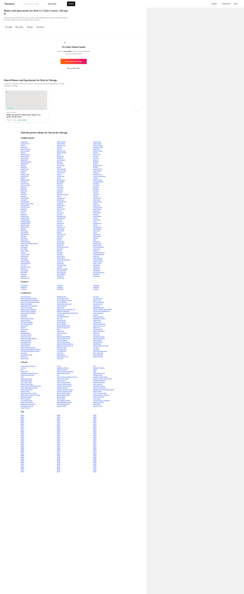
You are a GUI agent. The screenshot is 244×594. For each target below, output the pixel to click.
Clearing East (24, 176)
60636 (22, 435)
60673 (58, 451)
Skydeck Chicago (25, 320)
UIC (22, 369)
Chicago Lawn (61, 172)
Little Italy (60, 220)
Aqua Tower (96, 335)
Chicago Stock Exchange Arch (101, 311)
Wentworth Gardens (62, 269)
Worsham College (61, 406)
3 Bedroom (96, 285)
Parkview (95, 238)
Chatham (23, 172)
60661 (58, 448)
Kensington (24, 214)
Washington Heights (26, 161)
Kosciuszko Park (61, 216)
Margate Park (60, 223)
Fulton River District (62, 194)
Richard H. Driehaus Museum (65, 344)
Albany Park (24, 142)
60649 (22, 442)
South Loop (60, 261)
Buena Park (24, 167)
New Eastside (60, 229)
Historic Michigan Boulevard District (31, 349)
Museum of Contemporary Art (65, 345)
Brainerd (95, 160)
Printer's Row (24, 245)
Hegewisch (60, 207)
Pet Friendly (60, 289)
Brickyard (59, 161)
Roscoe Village (25, 250)
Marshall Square (25, 225)
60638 (94, 435)
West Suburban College (63, 404)
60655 (94, 444)
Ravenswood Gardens (62, 247)
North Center (96, 230)
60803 (94, 466)
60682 (94, 455)
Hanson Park (96, 205)
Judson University (98, 406)
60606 (94, 417)
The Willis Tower (98, 298)
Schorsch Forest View (99, 252)
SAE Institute (96, 404)
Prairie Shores (61, 243)
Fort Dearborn (61, 315)
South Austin (24, 258)
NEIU (94, 371)
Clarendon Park (97, 174)
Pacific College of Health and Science (31, 386)
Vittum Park (96, 267)
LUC (94, 366)
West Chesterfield (61, 270)
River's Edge (96, 249)
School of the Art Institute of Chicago (67, 377)
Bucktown (23, 165)
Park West (59, 238)
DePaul (95, 369)
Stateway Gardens (98, 261)
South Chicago (61, 258)
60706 (22, 466)
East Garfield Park (98, 181)
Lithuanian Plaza (25, 220)
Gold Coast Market (62, 340)
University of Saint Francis (64, 386)
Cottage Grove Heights (99, 176)
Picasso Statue (24, 329)
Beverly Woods (25, 156)
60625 (22, 430)
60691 (58, 460)
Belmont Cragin (61, 151)
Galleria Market (97, 340)
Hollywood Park (97, 207)
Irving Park (96, 149)
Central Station (97, 171)
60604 (22, 417)
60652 (94, 442)
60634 (94, 433)
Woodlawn (23, 274)
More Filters (40, 27)
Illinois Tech (24, 371)
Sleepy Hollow (61, 256)
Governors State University (64, 384)
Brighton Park (24, 163)
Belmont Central (25, 151)
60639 (22, 437)
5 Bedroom (60, 287)
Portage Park (96, 241)
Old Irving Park (61, 234)
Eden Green (60, 187)
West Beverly (96, 269)
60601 (22, 415)
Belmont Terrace (25, 154)
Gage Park (96, 194)
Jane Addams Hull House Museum (30, 300)
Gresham (95, 203)
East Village (96, 185)
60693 (94, 460)
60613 (22, 422)
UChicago (23, 368)
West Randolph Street (26, 355)
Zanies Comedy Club (62, 356)
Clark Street (60, 353)
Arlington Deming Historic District (102, 309)
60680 (22, 455)
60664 (94, 448)
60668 (58, 450)
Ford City (95, 192)
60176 (58, 471)
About (236, 3)
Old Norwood (97, 234)
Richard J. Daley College (63, 393)
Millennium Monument (63, 311)
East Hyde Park (25, 183)
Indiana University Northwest (101, 395)
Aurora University (25, 408)
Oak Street (96, 347)
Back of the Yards (25, 149)
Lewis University (97, 384)
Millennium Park (25, 278)
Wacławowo (24, 269)
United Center (97, 320)
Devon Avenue (24, 358)
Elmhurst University (62, 388)
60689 (94, 459)
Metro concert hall (98, 353)
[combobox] (33, 4)
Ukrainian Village (61, 265)
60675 (22, 453)
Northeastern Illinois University (29, 373)
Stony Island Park (25, 263)
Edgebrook (24, 189)
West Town (24, 187)
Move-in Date (19, 27)
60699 (58, 464)
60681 (58, 455)
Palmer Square (97, 236)
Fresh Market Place (26, 342)
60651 (58, 442)
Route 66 (59, 335)
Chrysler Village (25, 174)
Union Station (24, 325)
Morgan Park (60, 156)
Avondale (59, 147)
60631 (94, 431)
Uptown (59, 167)
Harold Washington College (64, 402)
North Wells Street (98, 355)
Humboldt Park (97, 209)
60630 (58, 431)
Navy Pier (96, 296)
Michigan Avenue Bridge (63, 325)
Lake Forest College (26, 382)
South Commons (97, 258)
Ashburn (23, 145)
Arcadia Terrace (25, 143)
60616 (22, 424)
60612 (94, 421)
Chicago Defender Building (28, 313)
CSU (58, 375)
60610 (22, 421)
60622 (22, 428)
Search (71, 4)
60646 (58, 440)
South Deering (24, 259)
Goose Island (96, 200)
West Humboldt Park (98, 272)
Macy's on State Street (99, 325)
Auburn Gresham (97, 145)
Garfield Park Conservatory (64, 304)
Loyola (95, 221)
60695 (58, 462)
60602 (58, 415)
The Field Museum (62, 302)
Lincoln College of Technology (101, 400)
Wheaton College (97, 375)
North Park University (99, 373)
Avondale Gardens (98, 147)
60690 (22, 460)
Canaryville (24, 171)
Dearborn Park (61, 180)
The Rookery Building (27, 322)
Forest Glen (60, 189)
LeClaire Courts (25, 218)
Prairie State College (98, 397)
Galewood (23, 196)
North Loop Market (26, 340)
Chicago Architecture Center (100, 345)
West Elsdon (24, 272)
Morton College (61, 397)
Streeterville (60, 263)
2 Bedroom (60, 285)
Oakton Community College (64, 391)
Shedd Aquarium (25, 345)
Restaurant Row (61, 355)
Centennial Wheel (98, 329)
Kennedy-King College (27, 384)
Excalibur (95, 315)
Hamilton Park (61, 205)
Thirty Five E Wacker (27, 307)
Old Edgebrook (25, 234)
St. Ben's (23, 252)
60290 (94, 471)
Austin (58, 196)
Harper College (97, 391)
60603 (94, 415)
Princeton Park (97, 243)
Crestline (95, 178)
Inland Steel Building (26, 304)
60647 (94, 440)
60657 (58, 446)
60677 (58, 453)
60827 (94, 468)
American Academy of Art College (102, 378)
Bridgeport (96, 161)
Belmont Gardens (97, 151)
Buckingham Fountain (99, 318)
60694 (22, 462)
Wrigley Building (61, 324)
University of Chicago (63, 368)
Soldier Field (60, 331)
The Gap (95, 196)
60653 (22, 444)
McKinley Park (25, 227)
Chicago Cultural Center (27, 318)
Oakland (59, 232)
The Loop (59, 221)
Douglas (95, 163)
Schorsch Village (25, 254)
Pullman (23, 178)
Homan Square (61, 209)
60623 (58, 428)
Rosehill (59, 250)
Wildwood (23, 276)
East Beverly (24, 181)
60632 (22, 433)
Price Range (8, 27)
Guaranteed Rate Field (99, 324)
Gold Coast (24, 200)
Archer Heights (61, 143)
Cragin (59, 178)
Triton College (97, 398)
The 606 (23, 327)
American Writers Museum (28, 347)
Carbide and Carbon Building (29, 338)
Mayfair (95, 225)
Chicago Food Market (99, 338)
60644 (94, 439)
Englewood (60, 191)
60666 (22, 450)
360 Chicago (96, 306)
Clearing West (60, 176)
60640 (58, 437)
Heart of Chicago (25, 207)
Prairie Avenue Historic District (29, 243)
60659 (94, 446)
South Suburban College (63, 395)
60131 (22, 471)
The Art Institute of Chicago (64, 300)
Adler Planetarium (26, 344)
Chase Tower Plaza (26, 336)
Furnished (95, 289)
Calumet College (25, 391)
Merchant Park (97, 227)
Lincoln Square (61, 160)
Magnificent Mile (25, 223)
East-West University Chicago (65, 389)
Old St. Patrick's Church (63, 338)
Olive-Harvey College (63, 378)
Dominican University (99, 382)
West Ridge (96, 274)
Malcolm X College (98, 402)
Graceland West (25, 201)
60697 (22, 464)
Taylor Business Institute (63, 400)
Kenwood (59, 214)
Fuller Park (24, 194)
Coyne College (61, 398)
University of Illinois (98, 368)
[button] (240, 4)
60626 (58, 430)
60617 (58, 424)
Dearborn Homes (25, 180)
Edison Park (24, 191)
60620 (58, 426)
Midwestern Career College (28, 404)
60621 (94, 426)
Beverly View (96, 154)
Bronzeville (60, 163)
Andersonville (97, 142)
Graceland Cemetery (26, 335)
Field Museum (97, 344)
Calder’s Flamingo (62, 333)
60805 (58, 468)
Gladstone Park (61, 198)
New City (59, 149)
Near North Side (61, 169)
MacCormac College (26, 397)
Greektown (60, 203)
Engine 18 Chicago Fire (63, 327)
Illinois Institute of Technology (65, 371)
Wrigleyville (60, 276)
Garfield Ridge (25, 198)
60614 (58, 422)
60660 (22, 448)
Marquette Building (98, 307)
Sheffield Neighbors (98, 254)
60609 (94, 419)
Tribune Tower (97, 322)
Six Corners (24, 353)
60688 (58, 459)
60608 (58, 419)
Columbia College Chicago (100, 377)
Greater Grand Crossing (27, 203)
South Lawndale (25, 261)
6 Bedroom (96, 287)
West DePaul (96, 270)
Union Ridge (96, 265)
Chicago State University (27, 375)
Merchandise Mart (25, 333)
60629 (22, 431)
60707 (58, 466)
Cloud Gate (24, 316)
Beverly (59, 154)
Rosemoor (96, 250)
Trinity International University (29, 388)
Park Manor (24, 238)
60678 (94, 453)
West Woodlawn (61, 274)
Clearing (59, 174)
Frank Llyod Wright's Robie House (30, 302)
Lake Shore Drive (62, 349)
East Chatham (60, 181)
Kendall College (61, 380)
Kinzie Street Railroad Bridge (29, 298)
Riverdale (95, 187)
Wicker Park (96, 276)
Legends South (61, 218)
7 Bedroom (24, 289)
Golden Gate (60, 200)
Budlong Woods (97, 165)
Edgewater (96, 189)
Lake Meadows (97, 216)
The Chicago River (26, 296)
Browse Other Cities (73, 68)
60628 (94, 430)
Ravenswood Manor (98, 247)
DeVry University (25, 398)
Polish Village (60, 241)
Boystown (23, 331)
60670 (22, 451)
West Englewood (61, 272)
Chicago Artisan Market (63, 342)
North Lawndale (97, 180)
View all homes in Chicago (73, 61)
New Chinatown (97, 229)
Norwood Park (25, 158)
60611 (58, 421)
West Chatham (24, 270)
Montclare (23, 229)
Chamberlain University (27, 406)
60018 (58, 470)
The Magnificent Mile (63, 316)
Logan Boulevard (61, 351)
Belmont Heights (61, 152)
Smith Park (96, 256)
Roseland (23, 192)
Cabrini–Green (25, 169)
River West (60, 249)
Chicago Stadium (97, 342)
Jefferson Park (97, 198)
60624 (94, 428)
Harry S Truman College (100, 393)
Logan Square (60, 165)
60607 (22, 419)
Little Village (96, 220)
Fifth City (59, 192)
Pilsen (94, 240)
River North (24, 249)
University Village (25, 267)
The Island (23, 210)
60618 (94, 424)
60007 (22, 470)
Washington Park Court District (29, 306)
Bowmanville (24, 160)
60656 (22, 446)
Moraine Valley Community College (30, 395)
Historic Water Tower (99, 331)
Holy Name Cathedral (26, 324)
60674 (94, 451)
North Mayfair (24, 232)
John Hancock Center (99, 336)
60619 (22, 426)
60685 (58, 457)
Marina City (96, 333)
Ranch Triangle (97, 245)
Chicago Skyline (61, 320)
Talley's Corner (97, 263)
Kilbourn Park (24, 216)
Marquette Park (97, 223)
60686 (94, 457)
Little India (60, 358)
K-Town (23, 212)
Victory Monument (98, 313)
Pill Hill (59, 240)
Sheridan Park (24, 256)
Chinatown (96, 172)
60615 (94, 422)
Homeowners (226, 3)
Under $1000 (24, 285)
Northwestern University (63, 373)
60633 (58, 433)
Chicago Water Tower (63, 298)
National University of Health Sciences (103, 389)
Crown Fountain (61, 322)
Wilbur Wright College (27, 402)
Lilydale (95, 218)
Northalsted (60, 158)
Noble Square (24, 230)
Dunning (95, 152)
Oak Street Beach (61, 306)
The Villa (59, 267)
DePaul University (62, 369)
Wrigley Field (97, 300)
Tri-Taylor (23, 265)
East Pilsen (96, 183)
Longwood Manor (25, 221)
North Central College (27, 389)
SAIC (22, 377)
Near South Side (61, 171)
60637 (58, 435)
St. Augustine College (26, 400)
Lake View (96, 158)
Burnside (95, 167)
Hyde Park (60, 183)
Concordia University (99, 386)
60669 (94, 450)
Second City (24, 356)
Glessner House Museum (63, 336)
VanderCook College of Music (29, 393)
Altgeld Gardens (61, 142)
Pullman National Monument (28, 309)
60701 (94, 464)
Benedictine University (99, 380)
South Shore (96, 210)
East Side (59, 185)
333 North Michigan (98, 302)
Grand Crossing (97, 201)
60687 (22, 459)
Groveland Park (25, 205)
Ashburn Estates (61, 145)
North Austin (60, 230)
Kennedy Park (97, 212)
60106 (94, 470)
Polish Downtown (25, 241)
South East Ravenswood (63, 259)
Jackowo (59, 210)
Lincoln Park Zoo (98, 304)
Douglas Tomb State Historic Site (66, 309)
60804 (22, 468)
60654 (58, 444)
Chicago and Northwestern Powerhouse (67, 313)
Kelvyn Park (60, 212)
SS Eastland (24, 315)
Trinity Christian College (63, 382)
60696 (94, 462)
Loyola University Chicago (28, 366)
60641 (94, 437)
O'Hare (95, 232)
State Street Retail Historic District (30, 351)
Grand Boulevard (61, 201)
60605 (58, 417)
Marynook (59, 225)
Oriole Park (60, 236)
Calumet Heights (97, 169)
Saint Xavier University (99, 388)
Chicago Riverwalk (98, 316)
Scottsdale (59, 254)
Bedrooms (30, 27)
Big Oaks (95, 156)
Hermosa (23, 152)
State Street (96, 349)
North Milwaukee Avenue (100, 351)
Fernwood (96, 191)
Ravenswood (24, 247)
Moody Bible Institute (27, 380)
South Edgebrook (98, 259)
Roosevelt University (26, 378)
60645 (22, 440)
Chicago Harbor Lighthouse (28, 311)
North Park (24, 209)
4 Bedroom (24, 287)
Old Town (23, 236)
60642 (22, 439)
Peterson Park (24, 240)
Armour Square (97, 143)
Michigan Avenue (61, 347)
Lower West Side (25, 185)
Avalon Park (24, 147)
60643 (58, 439)
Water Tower (60, 307)
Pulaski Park (60, 245)
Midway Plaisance (98, 356)
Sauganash (60, 252)
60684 (22, 457)
